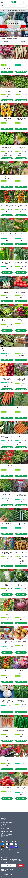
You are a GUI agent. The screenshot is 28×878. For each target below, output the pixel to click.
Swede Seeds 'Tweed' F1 (21, 613)
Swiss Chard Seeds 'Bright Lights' (7, 177)
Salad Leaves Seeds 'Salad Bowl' (21, 119)
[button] (2, 2)
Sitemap (3, 818)
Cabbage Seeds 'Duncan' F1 (21, 585)
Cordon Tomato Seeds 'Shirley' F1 (7, 206)
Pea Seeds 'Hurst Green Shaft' (7, 234)
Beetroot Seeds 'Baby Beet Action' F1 (7, 553)
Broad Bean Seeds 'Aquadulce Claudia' (7, 349)
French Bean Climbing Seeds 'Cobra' (21, 91)
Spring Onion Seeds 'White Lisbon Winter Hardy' (21, 789)
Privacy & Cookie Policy (7, 817)
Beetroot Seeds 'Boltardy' (7, 61)
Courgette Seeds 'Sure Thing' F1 (7, 437)
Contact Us (4, 833)
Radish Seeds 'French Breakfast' (21, 320)
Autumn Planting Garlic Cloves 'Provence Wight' (7, 701)
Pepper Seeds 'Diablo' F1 (21, 760)
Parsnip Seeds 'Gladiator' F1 (21, 61)
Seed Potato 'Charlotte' (21, 552)
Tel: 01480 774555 (5, 855)
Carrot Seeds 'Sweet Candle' (7, 408)
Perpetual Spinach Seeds (7, 148)
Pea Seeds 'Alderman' (7, 523)
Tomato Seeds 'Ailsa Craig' (7, 788)
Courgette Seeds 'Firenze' (21, 524)
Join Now (21, 865)
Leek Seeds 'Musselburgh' (7, 291)
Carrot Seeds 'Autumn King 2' (21, 349)
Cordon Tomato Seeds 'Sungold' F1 (21, 206)
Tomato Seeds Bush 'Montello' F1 (7, 466)
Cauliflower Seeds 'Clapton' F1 (6, 585)
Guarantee (4, 825)
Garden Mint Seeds (21, 465)
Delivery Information (6, 834)
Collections (8, 38)
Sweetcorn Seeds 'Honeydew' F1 (7, 119)
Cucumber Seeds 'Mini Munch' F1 (21, 234)
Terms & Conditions (6, 815)
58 (16, 803)
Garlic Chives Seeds (7, 494)
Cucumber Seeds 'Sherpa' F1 (21, 701)
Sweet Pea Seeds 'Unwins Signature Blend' (21, 672)
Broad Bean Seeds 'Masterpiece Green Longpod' (7, 321)
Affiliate (3, 819)
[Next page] (18, 803)
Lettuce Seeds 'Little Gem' (21, 148)
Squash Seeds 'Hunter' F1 (21, 642)
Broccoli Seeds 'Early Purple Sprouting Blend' (21, 379)
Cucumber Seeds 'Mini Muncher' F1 (21, 263)
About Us (3, 824)
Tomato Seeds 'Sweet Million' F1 (7, 613)
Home (2, 38)
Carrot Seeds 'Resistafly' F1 (7, 91)
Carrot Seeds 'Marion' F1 (7, 731)
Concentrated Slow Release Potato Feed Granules (21, 495)
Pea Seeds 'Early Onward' (21, 408)
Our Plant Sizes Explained (7, 838)
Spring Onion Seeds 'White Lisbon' (21, 177)
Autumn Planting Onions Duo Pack (7, 379)
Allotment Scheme (6, 827)
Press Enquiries (5, 828)
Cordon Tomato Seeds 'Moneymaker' (7, 671)
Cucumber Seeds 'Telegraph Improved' (21, 731)
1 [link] (9, 803)
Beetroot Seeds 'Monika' (7, 760)
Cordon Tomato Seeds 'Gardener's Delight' (21, 291)
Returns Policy (5, 835)
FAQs (2, 836)
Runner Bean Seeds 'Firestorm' (7, 263)
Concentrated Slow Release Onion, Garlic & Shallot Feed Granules (7, 643)
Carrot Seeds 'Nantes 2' (21, 436)
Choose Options (7, 71)
